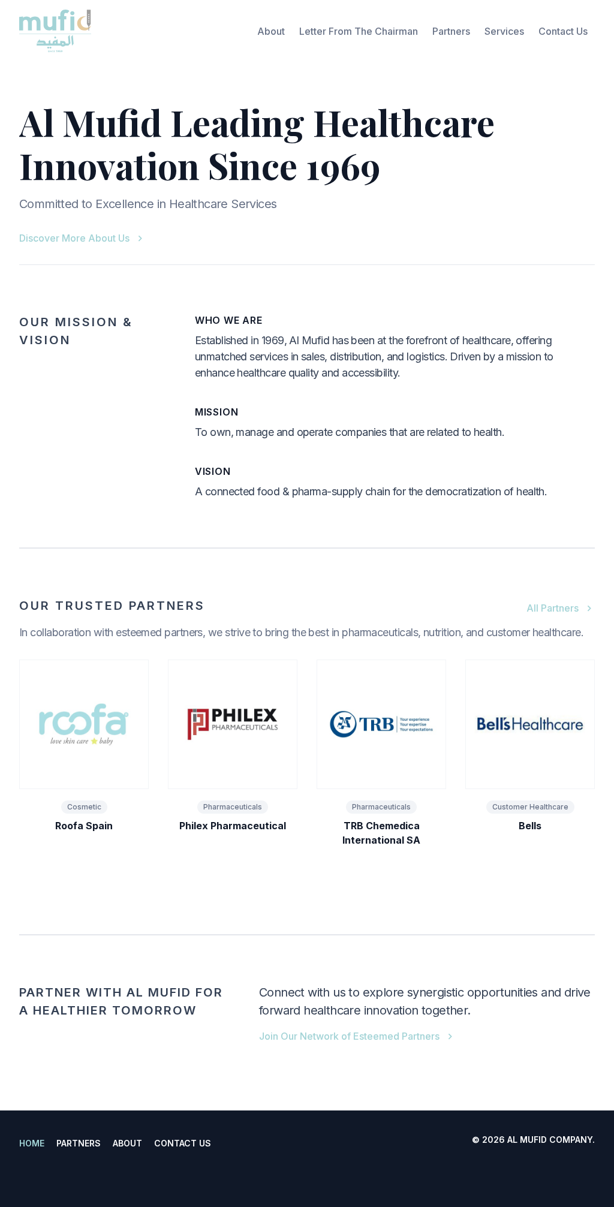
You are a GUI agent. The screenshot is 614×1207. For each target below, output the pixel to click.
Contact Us (563, 31)
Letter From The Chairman (358, 31)
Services (504, 31)
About (271, 31)
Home (31, 1143)
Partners (451, 31)
